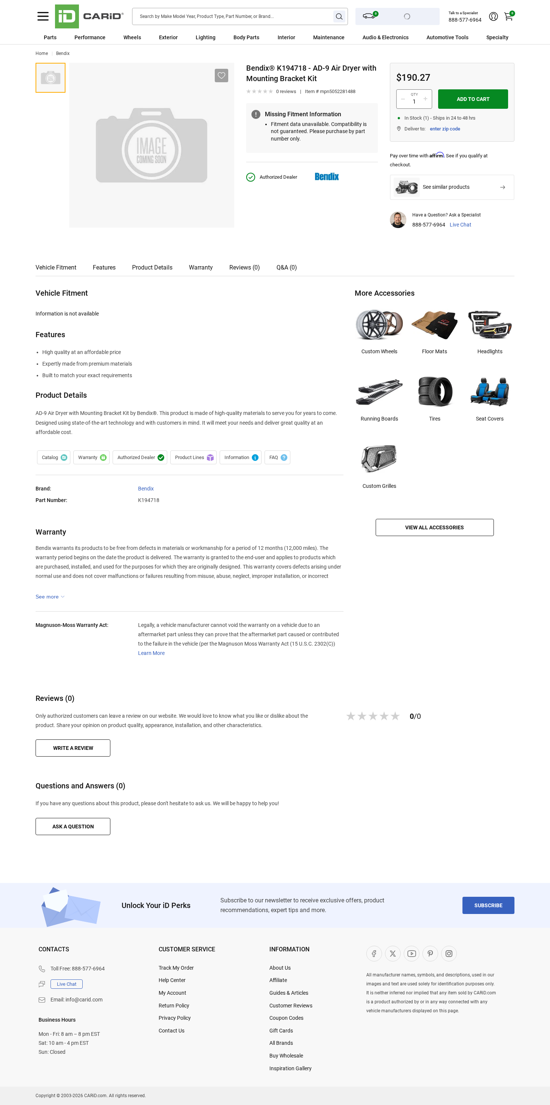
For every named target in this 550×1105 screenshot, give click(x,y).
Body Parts (246, 37)
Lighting (206, 37)
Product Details (152, 267)
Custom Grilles (379, 486)
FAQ (277, 457)
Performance (90, 37)
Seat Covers (490, 419)
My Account (172, 993)
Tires (434, 419)
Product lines (193, 457)
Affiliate (278, 980)
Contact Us (171, 1031)
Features (104, 267)
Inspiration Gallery (290, 1068)
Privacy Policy (175, 1018)
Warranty (201, 267)
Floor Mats (434, 351)
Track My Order (176, 968)
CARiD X (393, 953)
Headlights (489, 351)
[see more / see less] (50, 597)
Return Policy (174, 1006)
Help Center (172, 980)
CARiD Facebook (374, 953)
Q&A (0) (286, 267)
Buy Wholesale (286, 1056)
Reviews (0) (244, 267)
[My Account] (493, 16)
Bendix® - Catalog (53, 457)
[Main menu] (43, 16)
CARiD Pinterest (430, 953)
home (42, 53)
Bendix (63, 53)
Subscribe (488, 905)
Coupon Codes (286, 1018)
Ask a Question (73, 826)
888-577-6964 (465, 20)
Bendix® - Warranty (91, 457)
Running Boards (379, 419)
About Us (280, 968)
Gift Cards (281, 1031)
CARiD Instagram (449, 953)
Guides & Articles (288, 993)
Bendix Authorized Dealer (140, 457)
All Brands (281, 1043)
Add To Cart (473, 99)
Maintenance (329, 37)
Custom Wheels (379, 351)
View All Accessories (434, 527)
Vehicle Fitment (56, 267)
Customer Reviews (290, 1006)
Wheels (132, 37)
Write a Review (73, 748)
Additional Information (241, 457)
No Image (50, 78)
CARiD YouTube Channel (411, 953)
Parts (50, 37)
